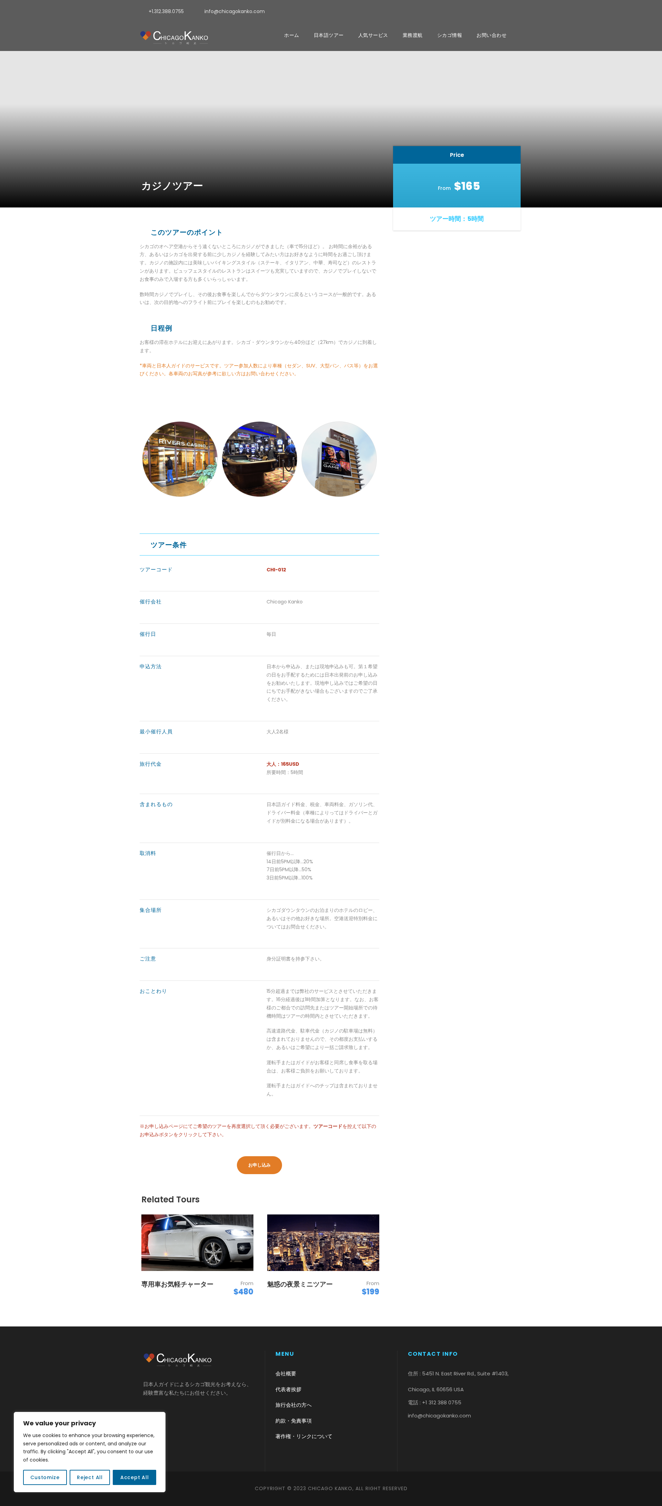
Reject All (90, 1477)
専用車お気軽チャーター (177, 1284)
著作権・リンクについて (303, 1436)
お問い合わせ (491, 35)
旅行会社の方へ (293, 1404)
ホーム (291, 35)
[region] (90, 1452)
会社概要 (285, 1373)
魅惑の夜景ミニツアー (300, 1284)
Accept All (134, 1477)
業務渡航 (413, 35)
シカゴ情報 (449, 35)
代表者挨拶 (288, 1389)
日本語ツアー (329, 35)
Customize (44, 1477)
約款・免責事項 (293, 1420)
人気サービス (373, 35)
